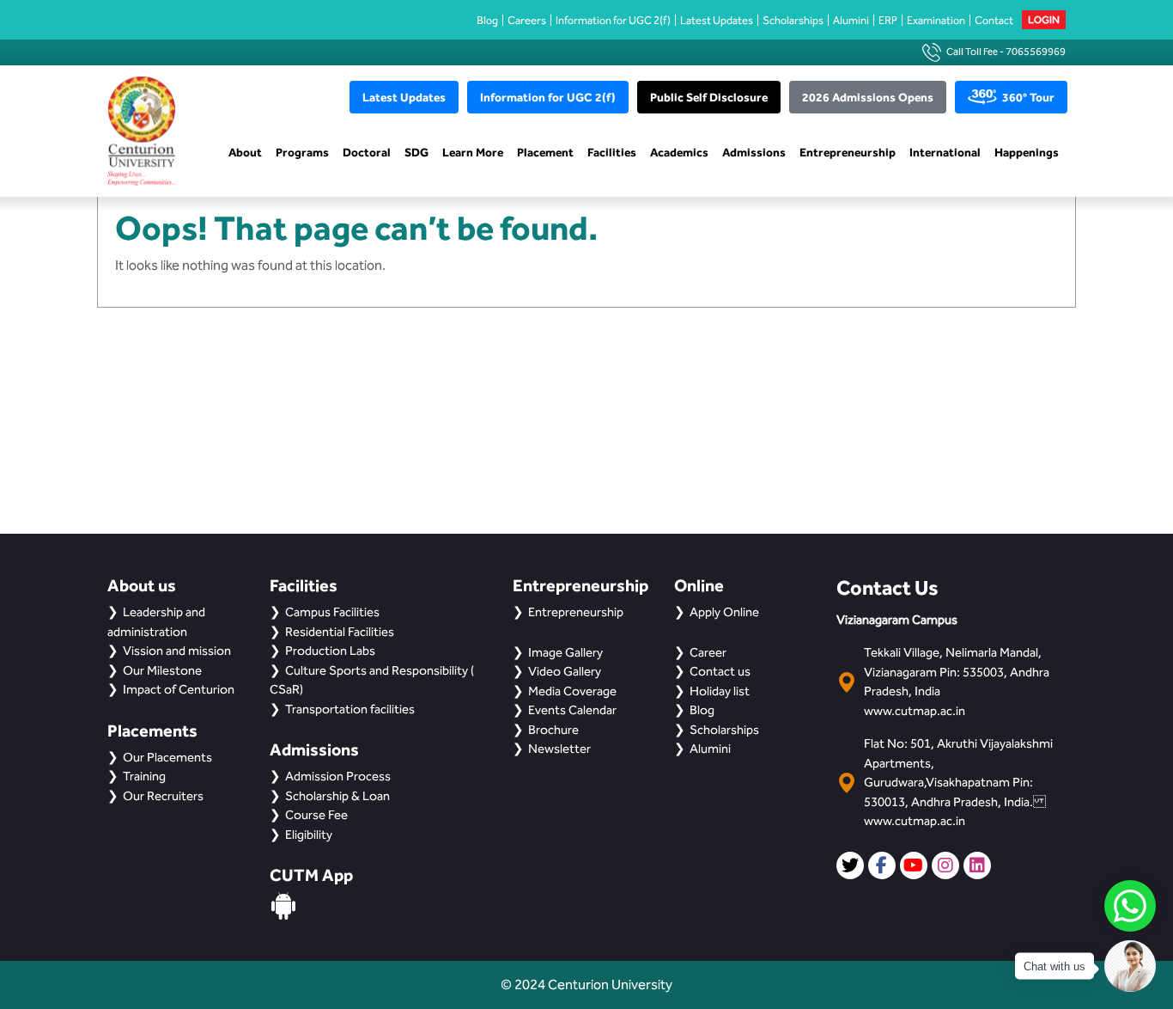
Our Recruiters (163, 796)
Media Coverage (572, 691)
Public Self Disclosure (709, 97)
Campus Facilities (332, 612)
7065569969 (1036, 52)
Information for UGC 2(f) (613, 20)
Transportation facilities (350, 709)
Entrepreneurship (847, 152)
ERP (887, 20)
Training (144, 776)
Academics (679, 152)
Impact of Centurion (178, 689)
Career (708, 652)
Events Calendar (572, 710)
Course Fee (316, 814)
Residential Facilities (339, 631)
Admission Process (338, 776)
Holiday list (720, 691)
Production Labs (330, 650)
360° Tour (1028, 97)
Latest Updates (716, 20)
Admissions (754, 152)
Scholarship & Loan (337, 796)
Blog (487, 20)
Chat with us (1054, 966)
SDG (416, 152)
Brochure (553, 729)
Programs (302, 152)
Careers (526, 20)
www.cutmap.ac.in (914, 711)
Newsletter (559, 748)
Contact (994, 20)
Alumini (851, 20)
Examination (936, 20)
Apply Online (724, 612)
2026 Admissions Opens (867, 97)
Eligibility (308, 834)
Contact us (720, 671)
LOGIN (1044, 20)
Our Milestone (162, 670)
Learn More (472, 152)
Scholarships (793, 20)
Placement (545, 152)
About (245, 152)
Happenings (1026, 152)
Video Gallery (564, 671)
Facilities (611, 152)
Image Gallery (565, 652)
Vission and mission (177, 650)
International (945, 152)
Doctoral (367, 152)
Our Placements (167, 757)
